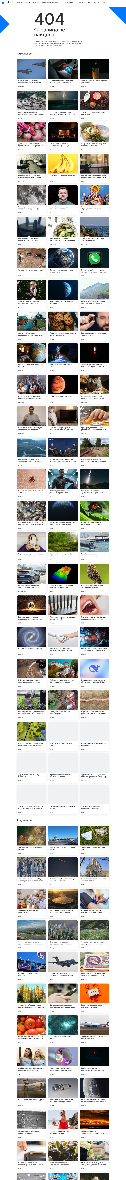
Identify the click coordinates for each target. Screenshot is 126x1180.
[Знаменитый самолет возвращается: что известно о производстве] (31, 326)
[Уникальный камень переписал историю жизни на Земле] (63, 998)
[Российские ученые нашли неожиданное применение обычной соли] (63, 1156)
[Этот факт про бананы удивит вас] (63, 168)
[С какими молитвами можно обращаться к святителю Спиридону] (94, 200)
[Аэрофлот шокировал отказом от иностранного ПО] (94, 1124)
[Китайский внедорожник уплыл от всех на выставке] (94, 547)
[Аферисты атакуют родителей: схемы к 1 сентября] (63, 768)
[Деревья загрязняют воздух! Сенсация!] (31, 768)
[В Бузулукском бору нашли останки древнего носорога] (31, 673)
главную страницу (55, 45)
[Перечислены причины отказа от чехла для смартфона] (31, 547)
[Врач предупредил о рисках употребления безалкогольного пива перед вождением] (94, 421)
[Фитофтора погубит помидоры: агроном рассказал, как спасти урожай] (31, 1124)
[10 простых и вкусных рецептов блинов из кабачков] (94, 137)
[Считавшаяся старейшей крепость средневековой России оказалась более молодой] (94, 452)
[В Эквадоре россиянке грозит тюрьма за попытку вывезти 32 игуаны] (31, 862)
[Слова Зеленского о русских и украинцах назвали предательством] (63, 200)
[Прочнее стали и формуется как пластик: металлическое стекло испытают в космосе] (31, 515)
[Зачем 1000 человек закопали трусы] (94, 935)
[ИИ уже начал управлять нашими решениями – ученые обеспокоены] (31, 831)
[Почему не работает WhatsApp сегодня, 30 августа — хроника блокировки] (94, 263)
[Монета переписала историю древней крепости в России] (63, 578)
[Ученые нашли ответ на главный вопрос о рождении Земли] (63, 515)
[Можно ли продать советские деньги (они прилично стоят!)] (94, 1061)
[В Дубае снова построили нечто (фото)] (63, 799)
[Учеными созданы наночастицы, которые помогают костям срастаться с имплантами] (94, 610)
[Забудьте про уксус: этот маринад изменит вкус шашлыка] (94, 831)
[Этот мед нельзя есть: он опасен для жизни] (94, 74)
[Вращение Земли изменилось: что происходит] (63, 295)
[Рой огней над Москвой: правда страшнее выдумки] (63, 967)
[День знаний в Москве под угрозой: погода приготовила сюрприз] (31, 295)
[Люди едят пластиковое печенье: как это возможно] (63, 326)
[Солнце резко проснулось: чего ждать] (63, 1124)
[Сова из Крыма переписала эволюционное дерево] (94, 578)
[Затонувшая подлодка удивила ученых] (31, 935)
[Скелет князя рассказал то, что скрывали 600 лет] (94, 967)
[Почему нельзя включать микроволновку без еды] (63, 137)
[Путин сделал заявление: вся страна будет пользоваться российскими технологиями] (63, 74)
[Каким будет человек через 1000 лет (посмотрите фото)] (63, 484)
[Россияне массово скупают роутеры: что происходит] (31, 231)
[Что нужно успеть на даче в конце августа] (63, 705)
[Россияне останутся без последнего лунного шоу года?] (94, 1156)
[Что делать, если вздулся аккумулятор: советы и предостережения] (94, 799)
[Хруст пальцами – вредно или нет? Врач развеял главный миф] (94, 768)
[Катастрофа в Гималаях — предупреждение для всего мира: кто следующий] (31, 105)
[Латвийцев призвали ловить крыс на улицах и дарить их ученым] (94, 389)
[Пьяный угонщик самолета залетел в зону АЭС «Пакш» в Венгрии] (31, 74)
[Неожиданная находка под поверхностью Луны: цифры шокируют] (31, 200)
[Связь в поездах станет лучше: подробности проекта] (94, 862)
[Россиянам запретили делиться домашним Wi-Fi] (63, 610)
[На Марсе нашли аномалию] (63, 389)
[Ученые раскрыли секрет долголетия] (31, 998)
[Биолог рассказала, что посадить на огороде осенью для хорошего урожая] (31, 705)
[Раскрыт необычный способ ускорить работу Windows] (63, 894)
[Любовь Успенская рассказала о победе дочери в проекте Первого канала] (31, 1156)
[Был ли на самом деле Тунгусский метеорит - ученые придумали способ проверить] (94, 484)
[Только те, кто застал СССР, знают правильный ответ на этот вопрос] (31, 967)
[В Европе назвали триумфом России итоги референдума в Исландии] (31, 389)
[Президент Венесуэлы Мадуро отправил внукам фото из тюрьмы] (31, 421)
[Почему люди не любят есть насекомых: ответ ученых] (94, 515)
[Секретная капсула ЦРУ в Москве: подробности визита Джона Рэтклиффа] (63, 1061)
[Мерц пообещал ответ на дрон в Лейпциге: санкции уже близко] (31, 894)
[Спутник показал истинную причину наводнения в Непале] (31, 1030)
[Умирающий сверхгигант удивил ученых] (63, 935)
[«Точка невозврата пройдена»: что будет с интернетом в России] (63, 452)
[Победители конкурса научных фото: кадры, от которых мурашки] (63, 673)
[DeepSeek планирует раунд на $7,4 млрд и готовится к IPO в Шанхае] (94, 673)
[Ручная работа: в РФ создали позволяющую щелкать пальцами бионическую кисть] (63, 642)
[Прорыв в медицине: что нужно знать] (31, 484)
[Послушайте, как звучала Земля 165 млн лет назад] (63, 547)
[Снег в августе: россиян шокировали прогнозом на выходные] (63, 1030)
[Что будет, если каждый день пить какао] (94, 105)
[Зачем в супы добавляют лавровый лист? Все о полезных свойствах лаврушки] (63, 231)
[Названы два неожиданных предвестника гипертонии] (94, 998)
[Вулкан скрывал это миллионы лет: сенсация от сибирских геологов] (94, 295)
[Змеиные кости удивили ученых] (31, 263)
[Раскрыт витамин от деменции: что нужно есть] (94, 326)
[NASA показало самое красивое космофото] (94, 736)
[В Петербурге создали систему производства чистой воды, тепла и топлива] (31, 736)
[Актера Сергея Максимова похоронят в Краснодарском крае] (94, 358)
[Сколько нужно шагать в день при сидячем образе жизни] (94, 1030)
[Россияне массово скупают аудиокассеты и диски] (94, 1093)
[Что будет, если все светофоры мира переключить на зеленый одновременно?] (31, 799)
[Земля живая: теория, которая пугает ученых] (63, 263)
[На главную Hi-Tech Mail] (8, 2)
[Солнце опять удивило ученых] (31, 642)
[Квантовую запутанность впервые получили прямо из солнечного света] (31, 610)
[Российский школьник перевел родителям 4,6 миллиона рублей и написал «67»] (94, 168)
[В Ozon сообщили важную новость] (31, 1061)
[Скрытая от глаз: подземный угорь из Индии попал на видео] (94, 705)
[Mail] (3, 2)
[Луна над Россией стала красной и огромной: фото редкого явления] (63, 831)
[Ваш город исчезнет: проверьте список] (31, 358)
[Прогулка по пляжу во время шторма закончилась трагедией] (63, 105)
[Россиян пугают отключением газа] (63, 358)
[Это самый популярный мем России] (63, 736)
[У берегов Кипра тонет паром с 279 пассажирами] (94, 231)
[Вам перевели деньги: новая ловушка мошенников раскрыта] (63, 1093)
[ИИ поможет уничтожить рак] (63, 862)
